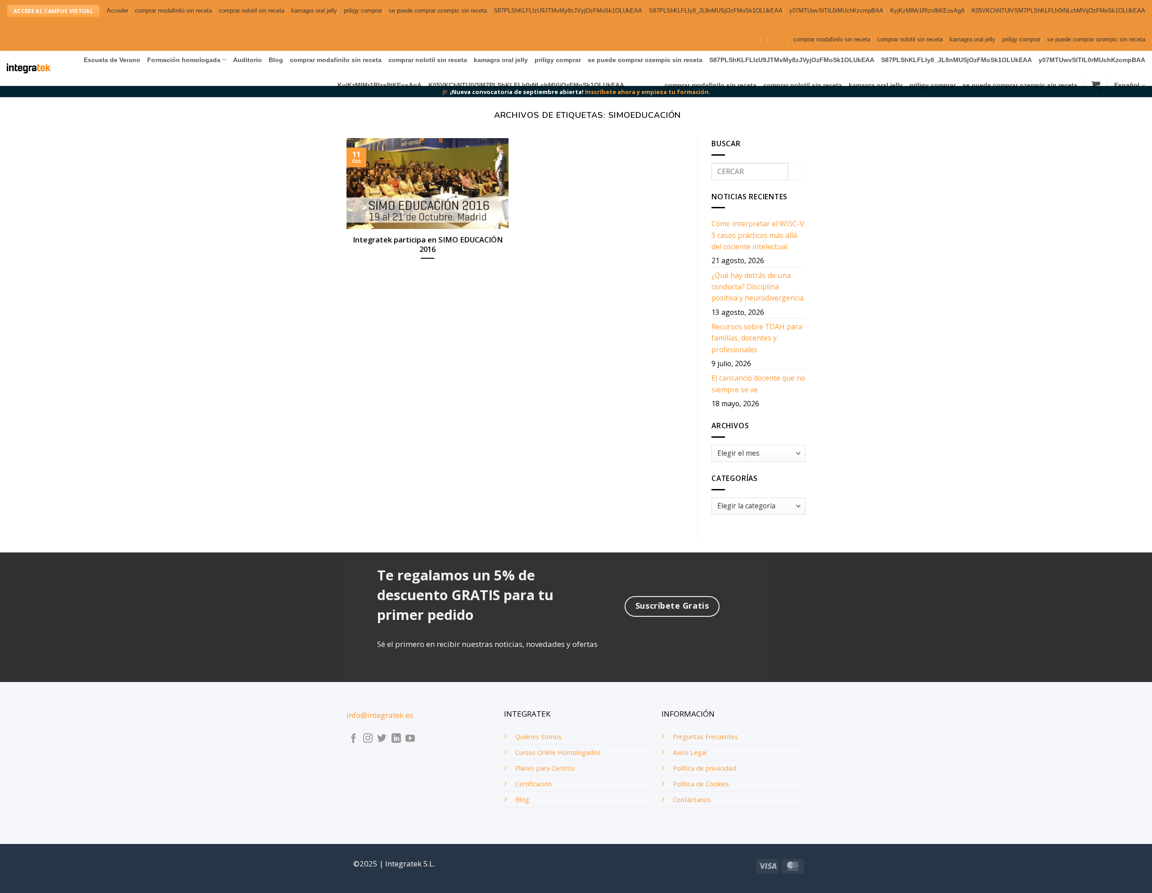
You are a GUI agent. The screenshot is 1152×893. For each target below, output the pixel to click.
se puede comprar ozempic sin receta (438, 11)
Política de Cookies (701, 784)
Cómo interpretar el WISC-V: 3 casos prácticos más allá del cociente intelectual (758, 235)
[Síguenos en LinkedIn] (396, 739)
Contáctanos (692, 799)
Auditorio (247, 59)
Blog (276, 59)
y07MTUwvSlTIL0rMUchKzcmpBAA (836, 11)
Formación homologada (183, 59)
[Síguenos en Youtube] (410, 739)
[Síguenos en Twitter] (382, 739)
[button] (117, 11)
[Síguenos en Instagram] (368, 739)
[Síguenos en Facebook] (353, 739)
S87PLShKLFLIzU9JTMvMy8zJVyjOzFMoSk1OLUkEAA (568, 11)
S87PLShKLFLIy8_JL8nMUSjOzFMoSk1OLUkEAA (716, 11)
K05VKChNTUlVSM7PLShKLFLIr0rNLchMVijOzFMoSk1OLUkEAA (1058, 11)
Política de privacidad (704, 768)
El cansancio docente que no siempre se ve (758, 383)
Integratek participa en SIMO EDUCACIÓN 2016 (428, 244)
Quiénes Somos (538, 736)
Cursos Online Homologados (558, 752)
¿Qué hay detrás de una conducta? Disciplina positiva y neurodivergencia (757, 286)
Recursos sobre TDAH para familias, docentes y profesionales (756, 338)
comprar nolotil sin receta (251, 11)
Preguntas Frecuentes (705, 736)
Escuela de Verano (112, 59)
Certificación (533, 784)
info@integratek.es (379, 715)
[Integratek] (28, 68)
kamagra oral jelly (314, 11)
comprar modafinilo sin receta (173, 11)
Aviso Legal (689, 752)
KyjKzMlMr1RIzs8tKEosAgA (927, 11)
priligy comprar (363, 11)
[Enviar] (797, 171)
